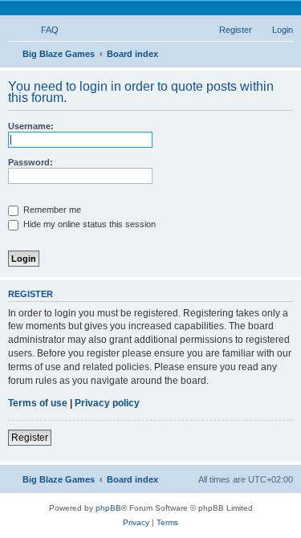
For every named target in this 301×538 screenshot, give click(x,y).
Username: (31, 126)
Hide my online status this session (88, 224)
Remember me (51, 209)
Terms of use (37, 403)
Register (29, 437)
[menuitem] (42, 29)
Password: (30, 162)
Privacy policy (107, 403)
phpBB (108, 507)
